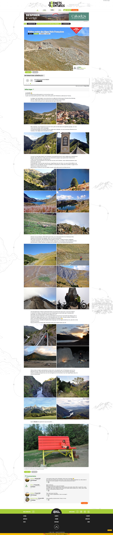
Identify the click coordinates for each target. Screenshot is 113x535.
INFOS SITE (87, 519)
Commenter (84, 503)
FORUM (56, 519)
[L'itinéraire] (26, 83)
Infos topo (29, 89)
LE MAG (44, 10)
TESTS (60, 10)
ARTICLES (25, 519)
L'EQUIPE (88, 516)
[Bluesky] (84, 512)
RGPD (89, 522)
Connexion (75, 10)
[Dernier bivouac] (73, 386)
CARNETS (56, 516)
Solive (79, 67)
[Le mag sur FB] (77, 512)
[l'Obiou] (40, 408)
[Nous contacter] (33, 512)
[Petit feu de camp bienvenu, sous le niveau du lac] (73, 357)
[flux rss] (88, 512)
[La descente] (28, 83)
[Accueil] (37, 10)
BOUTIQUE (68, 10)
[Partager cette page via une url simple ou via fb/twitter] (48, 482)
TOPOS (52, 10)
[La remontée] (30, 83)
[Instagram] (81, 512)
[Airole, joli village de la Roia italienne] (40, 113)
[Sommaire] (27, 80)
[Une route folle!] (40, 298)
